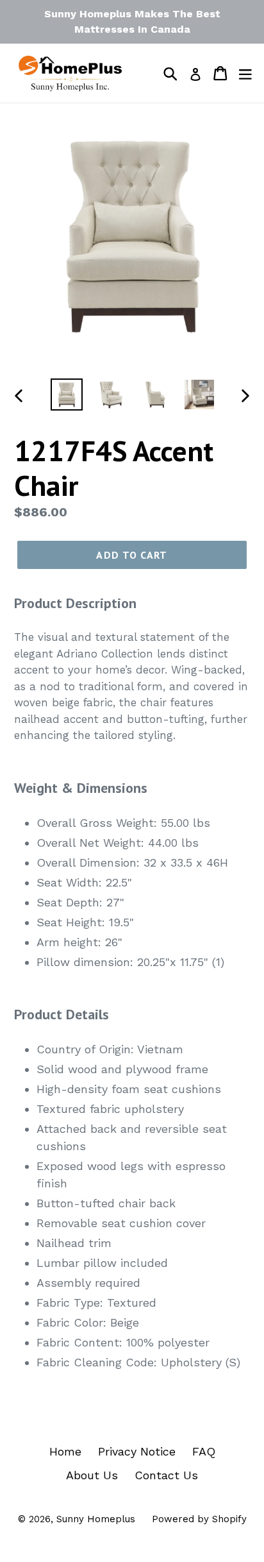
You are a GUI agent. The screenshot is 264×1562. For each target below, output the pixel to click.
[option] (67, 394)
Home (65, 1451)
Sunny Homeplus (95, 1519)
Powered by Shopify (199, 1519)
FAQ (203, 1451)
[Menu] (245, 73)
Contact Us (166, 1475)
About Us (92, 1475)
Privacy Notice (137, 1451)
